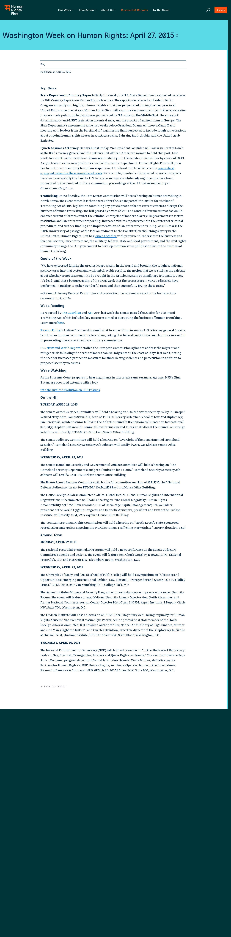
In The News (161, 10)
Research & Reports (134, 10)
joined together (105, 236)
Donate (221, 10)
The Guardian (71, 312)
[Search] (208, 10)
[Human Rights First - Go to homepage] (13, 10)
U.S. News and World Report (60, 348)
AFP (90, 312)
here (60, 323)
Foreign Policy (50, 330)
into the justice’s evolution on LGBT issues (70, 390)
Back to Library (55, 686)
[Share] (177, 35)
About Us (107, 10)
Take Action (86, 10)
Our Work (64, 10)
